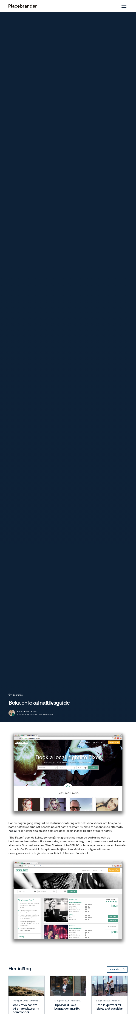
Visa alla (114, 969)
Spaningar (18, 694)
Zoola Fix (14, 831)
